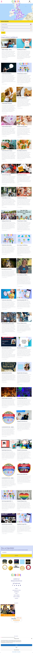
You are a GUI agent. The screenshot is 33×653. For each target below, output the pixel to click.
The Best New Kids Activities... (7, 245)
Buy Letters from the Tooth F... (7, 269)
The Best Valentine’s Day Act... (7, 126)
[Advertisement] (16, 629)
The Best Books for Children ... (22, 220)
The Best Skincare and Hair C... (22, 73)
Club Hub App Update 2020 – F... (7, 501)
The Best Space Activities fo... (7, 73)
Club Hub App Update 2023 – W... (23, 300)
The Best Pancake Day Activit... (22, 97)
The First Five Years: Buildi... (6, 174)
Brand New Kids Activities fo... (22, 347)
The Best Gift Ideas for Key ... (22, 501)
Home (1, 35)
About (16, 588)
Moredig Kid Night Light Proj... (22, 398)
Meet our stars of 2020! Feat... (22, 474)
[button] (31, 638)
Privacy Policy (18, 651)
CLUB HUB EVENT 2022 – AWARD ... (8, 427)
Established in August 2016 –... (22, 524)
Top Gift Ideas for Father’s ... (22, 49)
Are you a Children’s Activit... (22, 323)
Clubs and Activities (16, 590)
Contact (16, 598)
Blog (16, 593)
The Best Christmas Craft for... (22, 126)
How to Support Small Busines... (22, 245)
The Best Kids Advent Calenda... (7, 150)
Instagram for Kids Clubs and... (22, 421)
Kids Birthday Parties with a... (7, 450)
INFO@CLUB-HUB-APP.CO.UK (16, 580)
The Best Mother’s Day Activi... (7, 103)
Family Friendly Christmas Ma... (7, 398)
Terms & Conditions (14, 651)
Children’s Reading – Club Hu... (7, 49)
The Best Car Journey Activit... (22, 450)
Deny (16, 647)
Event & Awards (16, 596)
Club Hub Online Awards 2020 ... (7, 524)
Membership (16, 591)
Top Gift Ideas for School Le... (22, 174)
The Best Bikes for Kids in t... (7, 197)
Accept (16, 645)
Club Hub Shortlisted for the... (7, 347)
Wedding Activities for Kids (6, 220)
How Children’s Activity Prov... (22, 150)
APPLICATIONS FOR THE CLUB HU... (8, 323)
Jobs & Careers (16, 595)
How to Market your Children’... (22, 274)
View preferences (16, 649)
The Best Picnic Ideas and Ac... (22, 197)
